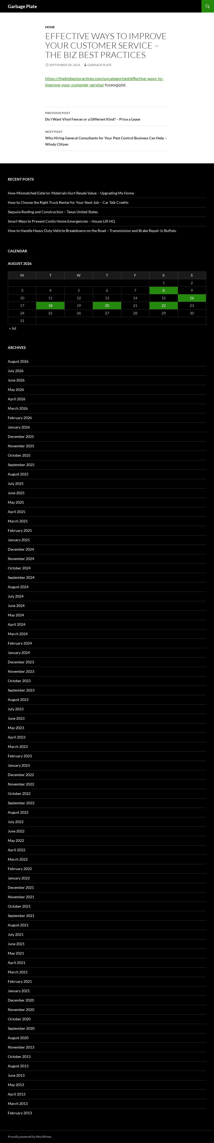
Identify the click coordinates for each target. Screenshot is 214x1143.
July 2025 (15, 483)
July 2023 (15, 709)
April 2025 (16, 511)
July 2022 (15, 821)
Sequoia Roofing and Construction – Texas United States (53, 212)
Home (50, 27)
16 (192, 298)
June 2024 (16, 605)
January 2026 (19, 427)
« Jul (12, 328)
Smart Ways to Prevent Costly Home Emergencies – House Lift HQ (61, 221)
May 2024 (16, 615)
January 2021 (19, 991)
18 (50, 305)
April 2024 (16, 624)
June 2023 (16, 718)
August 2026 (18, 361)
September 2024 (21, 577)
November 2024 (21, 558)
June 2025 (16, 493)
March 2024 (18, 634)
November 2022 (21, 784)
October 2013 (19, 1056)
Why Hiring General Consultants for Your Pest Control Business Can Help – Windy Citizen (106, 138)
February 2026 (20, 417)
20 (107, 305)
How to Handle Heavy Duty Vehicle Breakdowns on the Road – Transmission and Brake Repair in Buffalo (92, 230)
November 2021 (21, 897)
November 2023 (21, 671)
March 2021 (18, 972)
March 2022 (18, 859)
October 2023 (19, 680)
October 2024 (19, 568)
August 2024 (18, 587)
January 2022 (19, 878)
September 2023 (21, 690)
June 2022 (16, 831)
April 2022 (16, 850)
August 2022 (18, 812)
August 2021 (18, 925)
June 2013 (16, 1075)
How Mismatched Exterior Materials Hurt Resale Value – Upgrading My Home (71, 193)
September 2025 (21, 464)
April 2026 (16, 399)
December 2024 (21, 549)
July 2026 (15, 370)
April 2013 (16, 1094)
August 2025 (18, 474)
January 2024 (19, 652)
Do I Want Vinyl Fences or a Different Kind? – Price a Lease (92, 116)
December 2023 (21, 662)
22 (164, 305)
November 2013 (21, 1047)
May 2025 (16, 502)
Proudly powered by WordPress (29, 1137)
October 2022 (19, 793)
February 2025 (20, 530)
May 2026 (16, 389)
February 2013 (20, 1113)
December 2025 (21, 436)
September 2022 (21, 803)
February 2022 (20, 868)
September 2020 (21, 1028)
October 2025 (19, 455)
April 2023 (16, 737)
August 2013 (18, 1066)
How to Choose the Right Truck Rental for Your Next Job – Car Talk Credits (68, 202)
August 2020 (18, 1037)
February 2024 (20, 643)
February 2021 (20, 981)
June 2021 (16, 944)
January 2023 (19, 765)
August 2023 (18, 699)
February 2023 (20, 756)
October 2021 (19, 906)
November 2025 (21, 446)
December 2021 (21, 887)
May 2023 (16, 727)
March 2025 (18, 521)
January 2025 (19, 540)
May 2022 (16, 840)
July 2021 (15, 934)
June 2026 (16, 380)
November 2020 (21, 1009)
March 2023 (18, 746)
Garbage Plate (22, 6)
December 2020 (21, 1000)
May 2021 (16, 953)
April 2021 (16, 962)
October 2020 (19, 1019)
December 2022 (21, 774)
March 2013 (18, 1103)
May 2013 (16, 1084)
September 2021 (21, 915)
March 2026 (18, 408)
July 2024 (15, 596)
